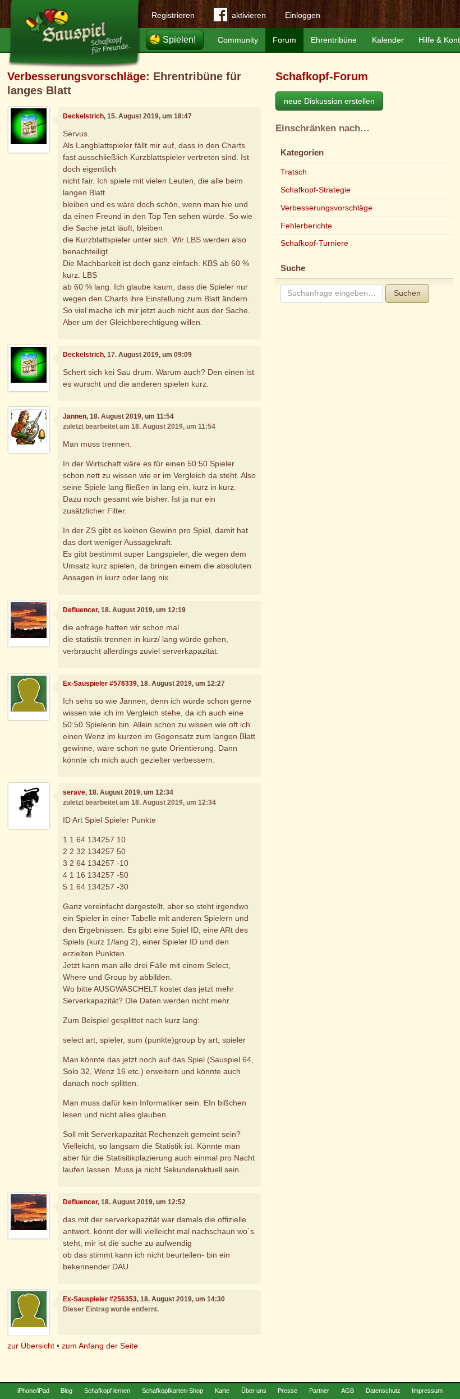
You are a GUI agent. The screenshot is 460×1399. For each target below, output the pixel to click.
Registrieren (173, 15)
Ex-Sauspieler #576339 (100, 683)
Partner (319, 1390)
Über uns (253, 1390)
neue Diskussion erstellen (329, 101)
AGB (347, 1390)
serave (74, 792)
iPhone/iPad (33, 1390)
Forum (284, 39)
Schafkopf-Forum (321, 76)
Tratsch (293, 171)
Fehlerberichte (306, 225)
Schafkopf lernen (107, 1390)
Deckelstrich (83, 116)
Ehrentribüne (334, 39)
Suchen (407, 292)
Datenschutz (383, 1390)
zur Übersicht (30, 1345)
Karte (222, 1390)
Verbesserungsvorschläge (76, 76)
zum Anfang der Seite (100, 1345)
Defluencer (80, 610)
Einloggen (302, 15)
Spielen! (179, 39)
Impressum (427, 1390)
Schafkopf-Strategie (315, 189)
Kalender (388, 39)
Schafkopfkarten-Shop (172, 1390)
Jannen (74, 416)
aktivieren (249, 15)
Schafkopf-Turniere (314, 242)
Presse (287, 1390)
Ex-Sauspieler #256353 (100, 1299)
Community (238, 39)
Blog (66, 1390)
